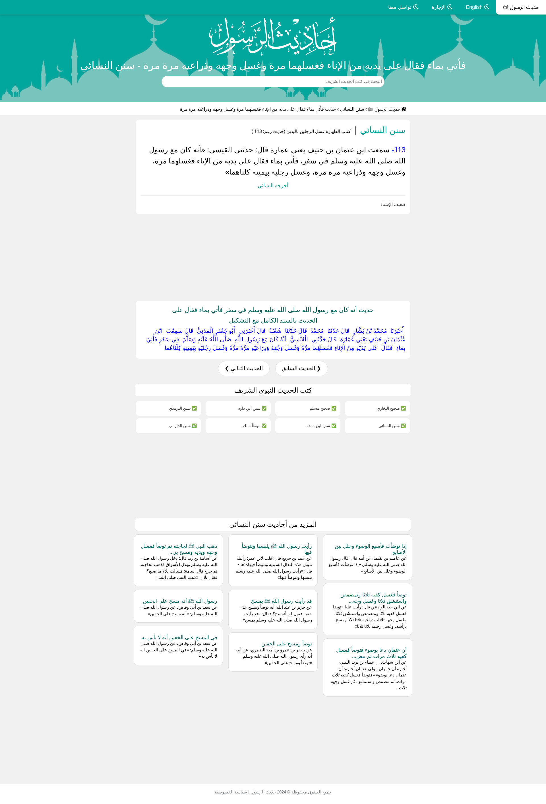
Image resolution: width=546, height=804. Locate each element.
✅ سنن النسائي (392, 425)
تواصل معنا (400, 7)
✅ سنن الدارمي (183, 425)
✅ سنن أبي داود (252, 408)
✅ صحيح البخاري (391, 408)
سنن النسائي (352, 109)
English (475, 7)
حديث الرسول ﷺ (521, 7)
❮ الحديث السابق (301, 368)
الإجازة (439, 7)
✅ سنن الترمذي (183, 408)
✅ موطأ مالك (254, 425)
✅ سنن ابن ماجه (321, 425)
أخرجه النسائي (273, 185)
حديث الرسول (262, 791)
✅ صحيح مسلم (323, 408)
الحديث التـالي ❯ (244, 368)
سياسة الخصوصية (231, 791)
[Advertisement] (375, 256)
